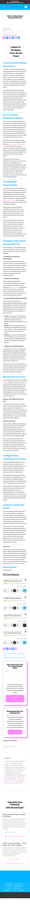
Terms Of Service (19, 884)
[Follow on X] (7, 38)
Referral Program (9, 884)
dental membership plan (9, 200)
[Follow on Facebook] (4, 38)
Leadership (21, 890)
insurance (5, 382)
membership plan (14, 287)
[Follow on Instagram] (13, 38)
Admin (8, 888)
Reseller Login (8, 890)
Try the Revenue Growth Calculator (15, 836)
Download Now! (15, 732)
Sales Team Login (16, 888)
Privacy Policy (8, 886)
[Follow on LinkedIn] (19, 38)
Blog (8, 30)
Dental (10, 30)
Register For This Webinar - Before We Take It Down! (16, 51)
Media (15, 890)
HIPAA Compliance (18, 886)
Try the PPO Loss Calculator (16, 863)
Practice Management (8, 32)
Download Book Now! (15, 699)
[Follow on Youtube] (16, 38)
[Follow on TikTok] (10, 38)
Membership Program (18, 30)
